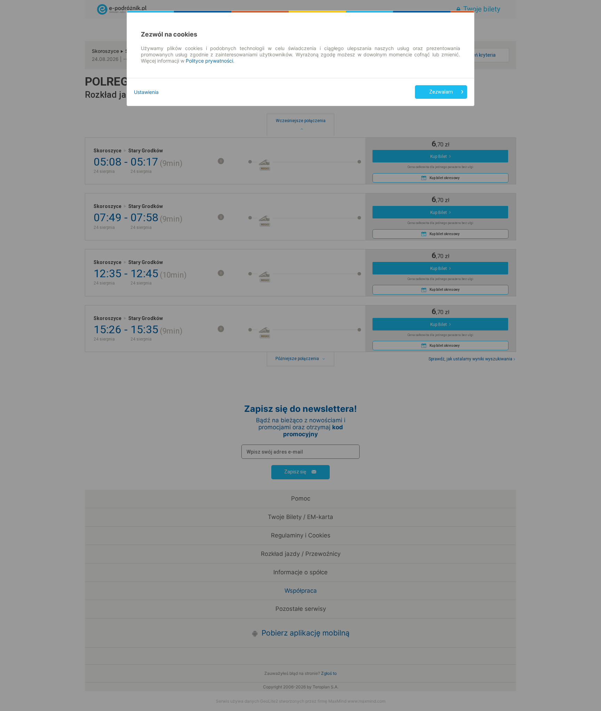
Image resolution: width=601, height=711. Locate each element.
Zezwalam (441, 92)
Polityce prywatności (209, 61)
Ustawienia (146, 92)
